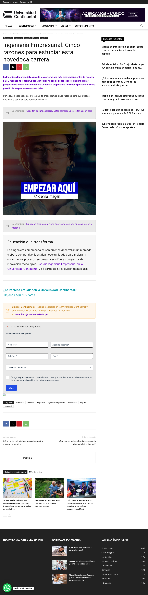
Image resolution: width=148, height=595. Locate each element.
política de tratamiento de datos (43, 375)
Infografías (47, 25)
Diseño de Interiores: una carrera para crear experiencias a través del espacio (122, 50)
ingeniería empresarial (56, 397)
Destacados (15, 34)
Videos (64, 25)
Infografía (27, 38)
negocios (83, 397)
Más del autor (35, 467)
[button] (141, 26)
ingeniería (41, 397)
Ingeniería (43, 38)
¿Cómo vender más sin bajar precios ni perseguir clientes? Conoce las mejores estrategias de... (122, 82)
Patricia (27, 452)
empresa (30, 397)
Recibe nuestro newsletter (18, 328)
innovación (72, 397)
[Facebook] (6, 67)
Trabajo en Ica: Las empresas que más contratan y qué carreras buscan (47, 498)
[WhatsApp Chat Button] (7, 587)
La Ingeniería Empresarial (16, 77)
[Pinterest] (19, 67)
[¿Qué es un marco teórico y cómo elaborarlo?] (59, 546)
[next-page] (9, 510)
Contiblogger (26, 25)
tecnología (8, 401)
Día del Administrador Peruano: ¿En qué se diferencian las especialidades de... (81, 572)
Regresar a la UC (26, 2)
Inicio (5, 34)
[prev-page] (5, 510)
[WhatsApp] (26, 67)
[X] (13, 67)
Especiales (18, 38)
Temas (8, 25)
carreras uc (20, 397)
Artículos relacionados (15, 467)
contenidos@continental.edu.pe (31, 309)
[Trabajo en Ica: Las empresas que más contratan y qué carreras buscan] (49, 483)
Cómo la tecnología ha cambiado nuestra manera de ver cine (23, 438)
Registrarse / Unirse (10, 2)
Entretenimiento (84, 25)
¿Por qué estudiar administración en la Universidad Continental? (77, 438)
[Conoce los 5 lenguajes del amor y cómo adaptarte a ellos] (59, 560)
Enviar (11, 383)
